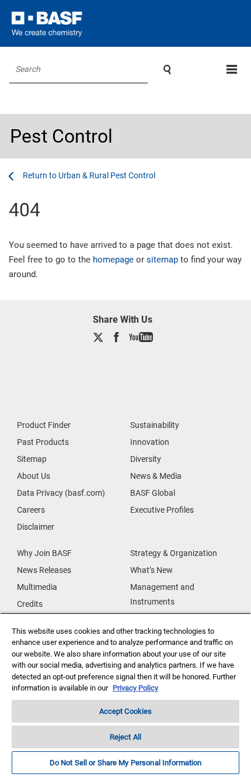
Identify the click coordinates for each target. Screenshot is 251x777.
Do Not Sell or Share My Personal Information (126, 762)
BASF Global (152, 493)
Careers (31, 509)
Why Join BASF (44, 553)
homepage (113, 259)
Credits (30, 604)
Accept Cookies (125, 711)
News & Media (156, 476)
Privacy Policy (135, 687)
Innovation (149, 442)
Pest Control (61, 136)
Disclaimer (35, 526)
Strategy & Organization (173, 553)
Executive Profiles (162, 509)
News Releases (44, 570)
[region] (125, 695)
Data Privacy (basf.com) (61, 493)
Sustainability (154, 425)
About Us (33, 476)
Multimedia (37, 587)
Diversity (145, 459)
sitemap (162, 259)
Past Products (43, 442)
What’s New (151, 570)
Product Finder (44, 425)
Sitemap (32, 459)
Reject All (125, 737)
